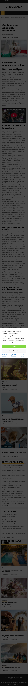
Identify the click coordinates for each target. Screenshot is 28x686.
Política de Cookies (4, 355)
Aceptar (14, 346)
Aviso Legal (22, 355)
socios (3, 337)
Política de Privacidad (13, 355)
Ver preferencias (14, 350)
